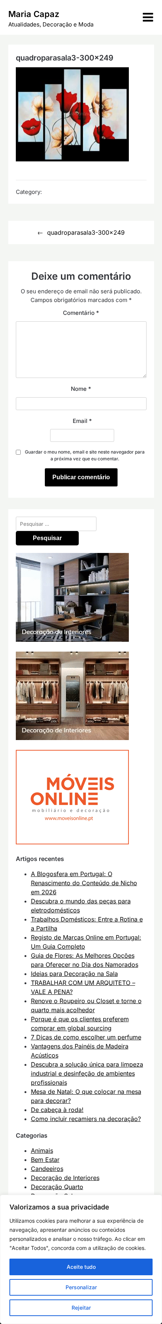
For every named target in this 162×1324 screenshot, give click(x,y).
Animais (42, 1150)
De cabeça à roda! (57, 1109)
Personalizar (81, 1287)
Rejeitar (81, 1307)
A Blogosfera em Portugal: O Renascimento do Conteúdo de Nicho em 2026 (84, 883)
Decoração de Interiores (65, 1178)
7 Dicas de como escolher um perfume (86, 1037)
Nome (81, 388)
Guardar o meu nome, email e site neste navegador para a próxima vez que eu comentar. (85, 455)
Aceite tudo (81, 1267)
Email (82, 420)
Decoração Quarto (57, 1187)
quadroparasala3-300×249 (86, 232)
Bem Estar (45, 1159)
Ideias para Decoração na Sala (74, 973)
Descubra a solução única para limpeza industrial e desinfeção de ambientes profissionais (87, 1073)
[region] (81, 1259)
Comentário (81, 312)
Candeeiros (47, 1168)
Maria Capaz (33, 14)
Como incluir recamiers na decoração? (86, 1119)
